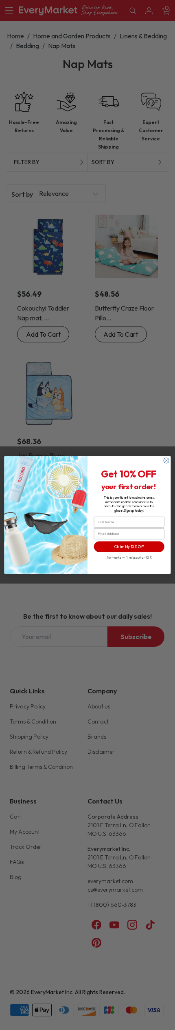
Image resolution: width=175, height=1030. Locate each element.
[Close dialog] (166, 460)
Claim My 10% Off (129, 546)
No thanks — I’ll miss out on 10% (129, 557)
